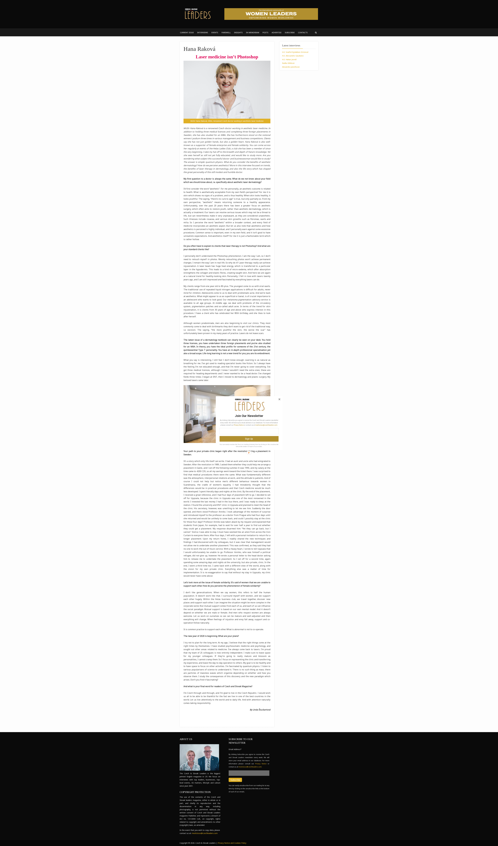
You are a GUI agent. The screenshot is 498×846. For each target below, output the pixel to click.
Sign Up (249, 438)
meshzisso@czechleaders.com (266, 425)
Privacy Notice (239, 425)
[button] (249, 415)
